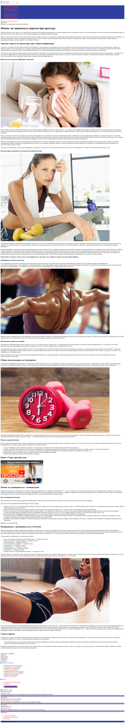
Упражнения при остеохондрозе (13, 673)
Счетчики (7, 718)
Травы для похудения (10, 676)
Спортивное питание (10, 685)
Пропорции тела (5, 708)
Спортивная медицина (10, 687)
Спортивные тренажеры (11, 6)
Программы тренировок (11, 7)
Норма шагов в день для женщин (10, 700)
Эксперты (7, 683)
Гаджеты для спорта (10, 715)
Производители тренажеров (12, 682)
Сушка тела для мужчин (11, 670)
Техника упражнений (10, 9)
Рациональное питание (11, 10)
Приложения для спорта (11, 717)
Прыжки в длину (6, 692)
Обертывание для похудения (12, 667)
